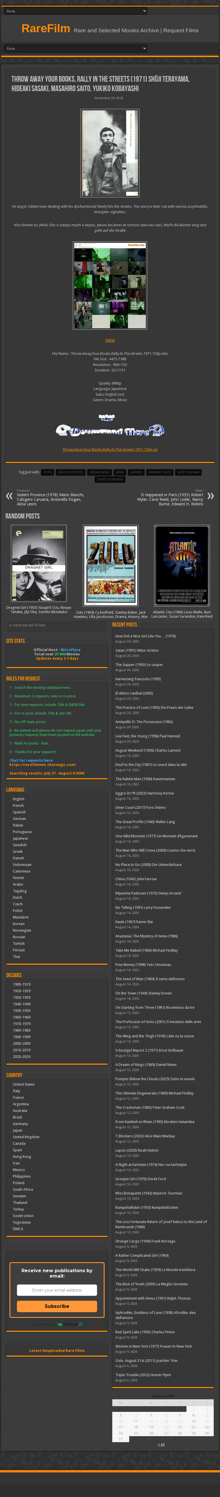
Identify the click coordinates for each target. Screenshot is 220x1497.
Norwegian (22, 930)
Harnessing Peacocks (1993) (138, 679)
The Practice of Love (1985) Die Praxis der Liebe (154, 707)
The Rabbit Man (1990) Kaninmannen (145, 779)
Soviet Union (23, 1216)
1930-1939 (21, 997)
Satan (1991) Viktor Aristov (136, 650)
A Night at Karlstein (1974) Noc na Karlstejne (151, 1164)
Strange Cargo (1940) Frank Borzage (145, 1241)
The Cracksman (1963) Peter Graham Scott (149, 1107)
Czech (18, 904)
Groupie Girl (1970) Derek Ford (140, 1179)
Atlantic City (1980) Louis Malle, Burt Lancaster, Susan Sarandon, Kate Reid (182, 614)
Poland (18, 1183)
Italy (16, 1091)
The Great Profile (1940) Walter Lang (145, 822)
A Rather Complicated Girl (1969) (142, 1255)
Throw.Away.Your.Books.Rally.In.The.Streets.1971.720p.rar (110, 449)
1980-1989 (21, 1030)
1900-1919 (21, 984)
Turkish (19, 943)
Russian (19, 937)
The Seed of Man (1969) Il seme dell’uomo (150, 979)
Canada (19, 1143)
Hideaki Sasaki (99, 472)
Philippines (22, 1176)
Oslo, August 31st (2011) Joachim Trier (146, 1360)
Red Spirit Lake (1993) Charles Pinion (145, 1332)
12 (151, 1421)
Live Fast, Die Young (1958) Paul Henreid (147, 736)
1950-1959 (21, 1010)
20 (166, 1427)
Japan (120, 472)
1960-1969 (21, 1017)
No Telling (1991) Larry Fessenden (143, 907)
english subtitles (70, 472)
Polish (18, 910)
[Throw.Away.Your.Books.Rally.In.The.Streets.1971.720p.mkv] (110, 285)
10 (121, 1421)
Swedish (20, 845)
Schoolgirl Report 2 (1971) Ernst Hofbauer (149, 1050)
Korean (19, 924)
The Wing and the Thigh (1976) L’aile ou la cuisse (154, 1036)
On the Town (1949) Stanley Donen (143, 993)
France (18, 1097)
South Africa (23, 1189)
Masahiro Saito (160, 472)
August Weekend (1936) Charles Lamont (147, 750)
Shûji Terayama (188, 472)
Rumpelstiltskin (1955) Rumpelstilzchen (146, 1207)
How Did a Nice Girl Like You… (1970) (145, 636)
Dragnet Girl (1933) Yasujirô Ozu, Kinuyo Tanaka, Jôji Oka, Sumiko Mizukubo (38, 609)
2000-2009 (21, 1043)
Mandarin (21, 917)
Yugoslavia (22, 1222)
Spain (17, 1150)
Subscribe (57, 1306)
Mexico (19, 1170)
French (18, 805)
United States (24, 1084)
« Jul (161, 1444)
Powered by (43, 1324)
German (19, 818)
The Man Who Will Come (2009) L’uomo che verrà (155, 850)
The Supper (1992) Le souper (139, 665)
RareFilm (45, 28)
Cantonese (21, 871)
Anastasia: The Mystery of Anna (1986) (146, 936)
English (18, 799)
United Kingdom (26, 1137)
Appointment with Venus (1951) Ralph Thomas (153, 1298)
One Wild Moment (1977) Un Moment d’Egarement (156, 836)
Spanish (19, 812)
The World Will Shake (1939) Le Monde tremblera (155, 1270)
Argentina (21, 1104)
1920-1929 (21, 991)
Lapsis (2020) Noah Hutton (136, 1150)
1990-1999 (21, 1037)
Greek (18, 851)
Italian (18, 825)
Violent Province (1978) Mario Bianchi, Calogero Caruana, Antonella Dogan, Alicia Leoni (50, 497)
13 (166, 1421)
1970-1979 (21, 1024)
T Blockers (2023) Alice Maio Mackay (145, 1136)
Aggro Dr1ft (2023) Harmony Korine (144, 793)
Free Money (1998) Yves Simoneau (143, 964)
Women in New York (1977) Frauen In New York (153, 1346)
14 (180, 1421)
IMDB (110, 340)
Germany (20, 1124)
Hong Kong (22, 1156)
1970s (48, 472)
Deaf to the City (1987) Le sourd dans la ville (151, 764)
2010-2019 (21, 1050)
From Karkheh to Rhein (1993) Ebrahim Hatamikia (155, 1122)
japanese (136, 472)
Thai (16, 956)
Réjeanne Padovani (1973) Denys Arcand (148, 893)
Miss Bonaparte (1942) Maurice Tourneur (148, 1193)
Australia (20, 1110)
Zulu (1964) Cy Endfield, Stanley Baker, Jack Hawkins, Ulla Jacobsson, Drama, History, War (111, 614)
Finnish (18, 878)
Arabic (18, 884)
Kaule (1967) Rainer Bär (134, 922)
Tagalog (20, 891)
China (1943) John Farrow (136, 879)
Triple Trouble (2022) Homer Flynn (143, 1375)
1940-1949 (21, 1004)
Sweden (19, 1196)
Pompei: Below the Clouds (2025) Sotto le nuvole (155, 1079)
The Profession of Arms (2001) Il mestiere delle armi (158, 1022)
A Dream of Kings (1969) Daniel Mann (145, 1064)
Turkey (18, 1209)
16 (207, 1421)
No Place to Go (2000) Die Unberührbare (148, 864)
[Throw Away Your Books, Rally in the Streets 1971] (110, 153)
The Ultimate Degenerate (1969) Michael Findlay (154, 1093)
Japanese (20, 838)
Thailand (20, 1202)
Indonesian (22, 864)
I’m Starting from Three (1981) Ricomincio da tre (155, 1007)
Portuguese (22, 832)
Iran (16, 1163)
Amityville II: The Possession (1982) (144, 722)
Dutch (17, 897)
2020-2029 (21, 1056)
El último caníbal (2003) (134, 693)
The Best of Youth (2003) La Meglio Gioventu (151, 1284)
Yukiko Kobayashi (110, 479)
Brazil (17, 1117)
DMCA (18, 1229)
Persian (19, 950)
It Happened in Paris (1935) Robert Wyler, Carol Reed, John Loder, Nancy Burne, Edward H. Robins (170, 497)
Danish (18, 858)
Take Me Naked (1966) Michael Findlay (146, 950)
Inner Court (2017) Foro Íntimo (140, 807)
